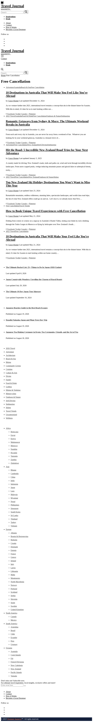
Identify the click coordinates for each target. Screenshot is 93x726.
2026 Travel (10, 348)
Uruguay (14, 644)
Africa (8, 428)
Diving (8, 376)
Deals (8, 19)
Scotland (14, 592)
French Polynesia (17, 662)
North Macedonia (17, 582)
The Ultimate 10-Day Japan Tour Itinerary (23, 292)
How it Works (11, 27)
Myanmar (14, 498)
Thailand (14, 519)
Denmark (14, 547)
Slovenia (14, 599)
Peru (12, 641)
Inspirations (11, 17)
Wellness (9, 418)
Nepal (13, 502)
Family (8, 380)
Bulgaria (14, 540)
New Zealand (32, 145)
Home (3, 75)
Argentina (14, 627)
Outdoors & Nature (53, 116)
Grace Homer (13, 101)
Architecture (10, 355)
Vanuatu (14, 676)
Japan (13, 487)
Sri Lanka (14, 515)
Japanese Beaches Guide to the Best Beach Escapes (27, 308)
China (13, 477)
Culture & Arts (11, 373)
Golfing (9, 387)
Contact (9, 25)
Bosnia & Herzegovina (19, 536)
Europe (8, 529)
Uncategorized (11, 415)
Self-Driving (42, 145)
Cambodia (15, 474)
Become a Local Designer (16, 29)
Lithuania (14, 571)
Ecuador (14, 638)
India (13, 481)
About (8, 23)
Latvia (13, 568)
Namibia (14, 449)
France (13, 554)
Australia (17, 87)
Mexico (13, 620)
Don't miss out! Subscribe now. (13, 681)
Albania (14, 533)
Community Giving (13, 366)
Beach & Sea (26, 87)
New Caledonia (17, 665)
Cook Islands (16, 655)
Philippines (15, 505)
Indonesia (14, 484)
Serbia (13, 596)
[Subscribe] (25, 685)
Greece (13, 557)
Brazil (13, 630)
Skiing (56, 177)
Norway (14, 585)
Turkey (13, 522)
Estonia (13, 550)
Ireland (13, 561)
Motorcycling (11, 394)
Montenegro (15, 578)
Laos (12, 491)
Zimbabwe (15, 463)
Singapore (14, 508)
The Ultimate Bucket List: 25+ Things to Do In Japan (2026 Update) (34, 267)
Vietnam (14, 526)
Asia (7, 467)
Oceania (9, 648)
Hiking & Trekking (13, 390)
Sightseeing (65, 116)
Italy (12, 564)
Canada (13, 617)
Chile (13, 634)
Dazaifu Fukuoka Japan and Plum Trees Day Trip (26, 320)
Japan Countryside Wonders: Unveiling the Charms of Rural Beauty (34, 279)
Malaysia (14, 494)
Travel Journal (12, 6)
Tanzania (14, 456)
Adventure (10, 87)
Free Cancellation (37, 87)
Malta (13, 575)
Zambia (13, 460)
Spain (13, 603)
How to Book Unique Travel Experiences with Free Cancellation (45, 211)
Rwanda (14, 453)
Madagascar (15, 442)
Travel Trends (24, 206)
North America (11, 613)
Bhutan (13, 470)
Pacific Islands (16, 672)
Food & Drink (27, 116)
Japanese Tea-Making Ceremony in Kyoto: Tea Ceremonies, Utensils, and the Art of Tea (42, 332)
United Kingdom (17, 610)
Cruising (9, 369)
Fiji (12, 658)
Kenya (13, 439)
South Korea (15, 512)
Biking (8, 362)
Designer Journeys (14, 719)
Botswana (14, 432)
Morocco (14, 446)
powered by (6, 9)
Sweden (14, 606)
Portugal (14, 589)
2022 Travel (10, 116)
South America (11, 624)
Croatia (13, 543)
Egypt (13, 435)
